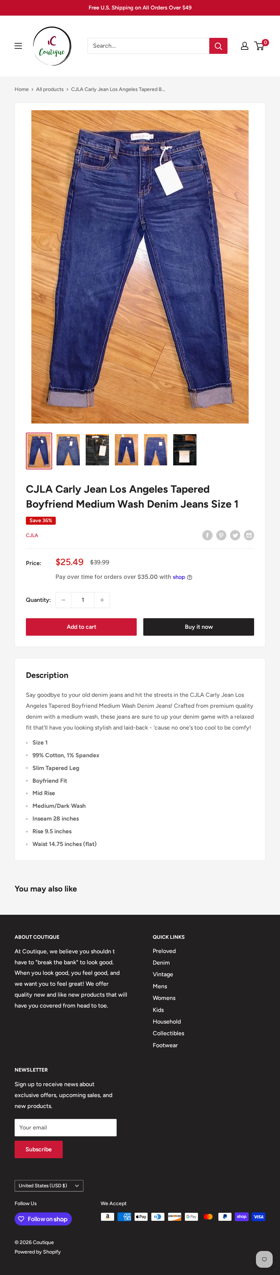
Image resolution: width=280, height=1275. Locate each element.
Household (167, 1021)
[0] (259, 45)
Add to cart (81, 626)
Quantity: (38, 599)
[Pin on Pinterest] (221, 534)
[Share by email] (249, 534)
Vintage (163, 974)
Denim (161, 962)
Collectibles (168, 1033)
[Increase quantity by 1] (102, 600)
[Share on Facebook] (207, 534)
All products (50, 89)
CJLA (32, 535)
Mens (160, 986)
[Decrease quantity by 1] (63, 600)
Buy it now (199, 626)
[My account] (244, 46)
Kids (158, 1009)
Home (22, 89)
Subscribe (39, 1149)
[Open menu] (18, 46)
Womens (164, 997)
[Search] (218, 46)
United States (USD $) (43, 1185)
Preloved (164, 951)
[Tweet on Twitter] (235, 534)
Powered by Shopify (38, 1252)
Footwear (165, 1045)
